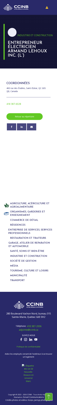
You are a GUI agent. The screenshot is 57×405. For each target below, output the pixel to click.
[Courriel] (31, 126)
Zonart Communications (33, 397)
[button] (49, 7)
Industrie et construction (35, 35)
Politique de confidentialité (28, 346)
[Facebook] (11, 126)
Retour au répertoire (24, 116)
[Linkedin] (21, 126)
